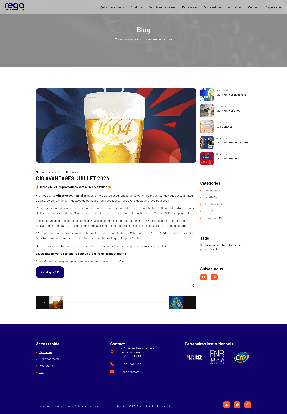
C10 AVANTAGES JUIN (228, 158)
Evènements (212, 190)
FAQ (41, 372)
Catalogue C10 (50, 272)
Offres (208, 211)
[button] (112, 7)
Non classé (211, 204)
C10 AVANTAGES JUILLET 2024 (72, 178)
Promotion (74, 172)
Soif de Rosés (224, 126)
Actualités (133, 39)
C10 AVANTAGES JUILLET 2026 (232, 142)
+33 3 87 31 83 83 (130, 364)
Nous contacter (49, 359)
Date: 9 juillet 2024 (50, 172)
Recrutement (47, 365)
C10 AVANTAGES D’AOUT (229, 110)
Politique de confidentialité (88, 406)
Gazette (209, 197)
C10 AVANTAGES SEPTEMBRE (231, 94)
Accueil (122, 39)
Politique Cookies (64, 406)
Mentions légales (45, 406)
